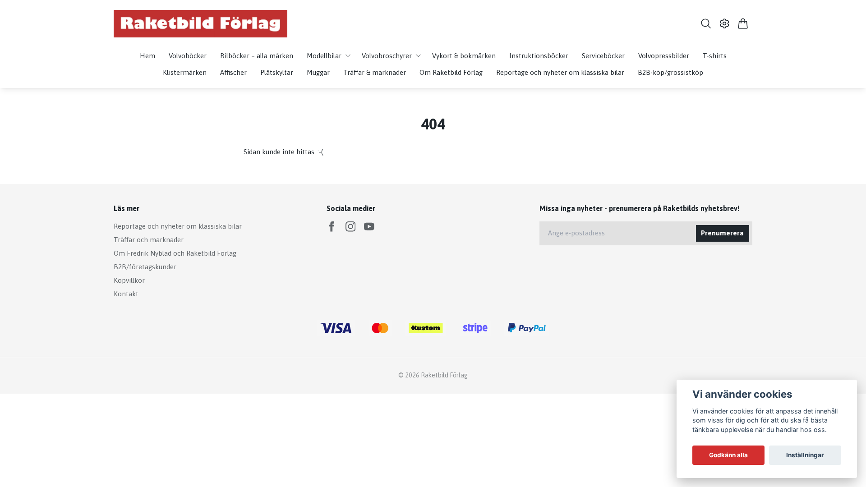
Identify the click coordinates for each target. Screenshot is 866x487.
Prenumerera (722, 233)
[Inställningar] (724, 23)
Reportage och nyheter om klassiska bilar (178, 226)
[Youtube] (369, 226)
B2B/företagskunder (145, 267)
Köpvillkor (129, 280)
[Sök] (705, 23)
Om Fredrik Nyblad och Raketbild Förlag (175, 253)
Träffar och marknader (149, 240)
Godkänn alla (728, 455)
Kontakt (126, 294)
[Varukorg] (743, 23)
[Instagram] (350, 226)
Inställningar (805, 455)
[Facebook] (332, 226)
